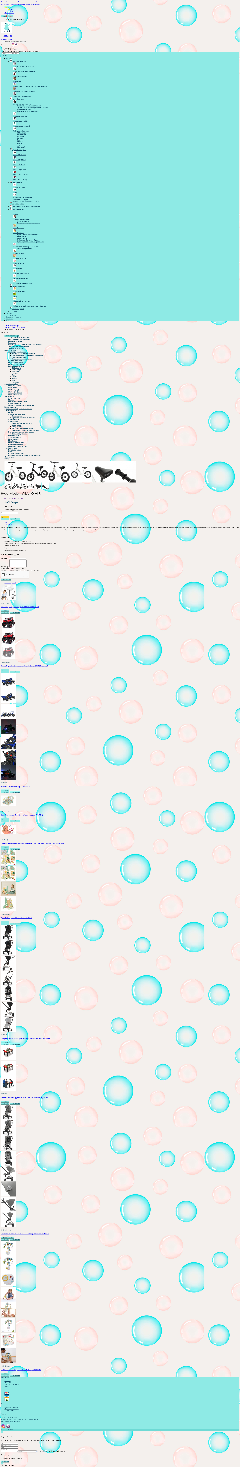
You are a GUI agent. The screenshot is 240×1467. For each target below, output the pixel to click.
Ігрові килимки (13, 419)
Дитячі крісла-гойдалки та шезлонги (18, 409)
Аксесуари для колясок (17, 352)
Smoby (6, 459)
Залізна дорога (23, 221)
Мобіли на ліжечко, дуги (17, 446)
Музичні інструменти (16, 443)
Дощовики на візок (24, 109)
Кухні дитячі (22, 236)
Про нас (3, 1)
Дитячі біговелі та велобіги (18, 337)
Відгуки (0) (8, 524)
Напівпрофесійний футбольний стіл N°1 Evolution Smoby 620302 (24, 1098)
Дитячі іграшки (10, 410)
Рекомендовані (10, 583)
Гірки (10, 451)
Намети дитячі (9, 457)
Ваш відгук (5, 567)
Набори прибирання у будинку (28, 240)
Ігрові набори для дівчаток (27, 235)
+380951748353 (6, 39)
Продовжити (6, 579)
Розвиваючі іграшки (15, 444)
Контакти (33, 1)
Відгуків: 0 (6, 498)
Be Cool (20, 138)
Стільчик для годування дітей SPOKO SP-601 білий (20, 607)
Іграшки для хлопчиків (16, 414)
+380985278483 (6, 36)
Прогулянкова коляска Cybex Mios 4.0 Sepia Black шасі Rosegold (25, 1038)
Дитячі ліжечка (14, 398)
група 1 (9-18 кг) (14, 389)
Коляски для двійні (15, 362)
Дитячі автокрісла (11, 384)
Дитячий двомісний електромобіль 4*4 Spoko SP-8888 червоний (24, 666)
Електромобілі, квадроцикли (19, 339)
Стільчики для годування (17, 402)
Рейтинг (4, 570)
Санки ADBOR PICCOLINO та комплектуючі (25, 345)
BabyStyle (20, 136)
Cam (18, 140)
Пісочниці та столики (16, 453)
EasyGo (20, 142)
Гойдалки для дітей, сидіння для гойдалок (24, 455)
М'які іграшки (13, 439)
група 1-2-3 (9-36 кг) (15, 393)
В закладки (5, 519)
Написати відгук (17, 498)
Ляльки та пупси (14, 437)
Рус (11, 11)
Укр (11, 9)
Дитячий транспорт (11, 336)
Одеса (6, 1386)
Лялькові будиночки (24, 248)
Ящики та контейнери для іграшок (21, 405)
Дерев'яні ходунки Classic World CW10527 (16, 918)
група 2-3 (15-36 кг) (15, 394)
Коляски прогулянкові (16, 364)
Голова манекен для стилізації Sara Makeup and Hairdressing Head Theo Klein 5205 (32, 843)
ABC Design (21, 133)
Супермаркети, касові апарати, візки (30, 242)
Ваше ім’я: (4, 558)
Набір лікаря (22, 238)
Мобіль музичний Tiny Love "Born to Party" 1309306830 (21, 1370)
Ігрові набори (13, 421)
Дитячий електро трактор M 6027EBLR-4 (16, 787)
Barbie (10, 412)
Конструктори (13, 435)
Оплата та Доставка (12, 1)
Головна (7, 1381)
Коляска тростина (15, 361)
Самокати (12, 343)
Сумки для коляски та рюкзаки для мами (32, 107)
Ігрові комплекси (10, 448)
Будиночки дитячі (14, 450)
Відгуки (38, 1)
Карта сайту (9, 1411)
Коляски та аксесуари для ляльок (21, 432)
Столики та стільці (15, 403)
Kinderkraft (21, 147)
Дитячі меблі (9, 396)
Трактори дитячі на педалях (19, 346)
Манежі (11, 400)
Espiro (19, 143)
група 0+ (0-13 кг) (14, 386)
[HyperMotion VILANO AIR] (15, 482)
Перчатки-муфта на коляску (27, 111)
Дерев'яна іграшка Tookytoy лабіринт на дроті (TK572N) (22, 815)
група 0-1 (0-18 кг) (14, 387)
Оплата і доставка (11, 1384)
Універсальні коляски (16, 366)
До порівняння (15, 519)
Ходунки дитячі (10, 407)
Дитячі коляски (10, 350)
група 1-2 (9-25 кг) (14, 391)
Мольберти (12, 441)
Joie (18, 145)
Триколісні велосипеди (16, 348)
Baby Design (21, 134)
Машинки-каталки (15, 341)
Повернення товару (24, 1)
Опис (6, 522)
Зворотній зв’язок (11, 1407)
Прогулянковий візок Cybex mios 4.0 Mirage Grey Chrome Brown (25, 1234)
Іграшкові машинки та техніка (28, 223)
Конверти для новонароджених (29, 106)
